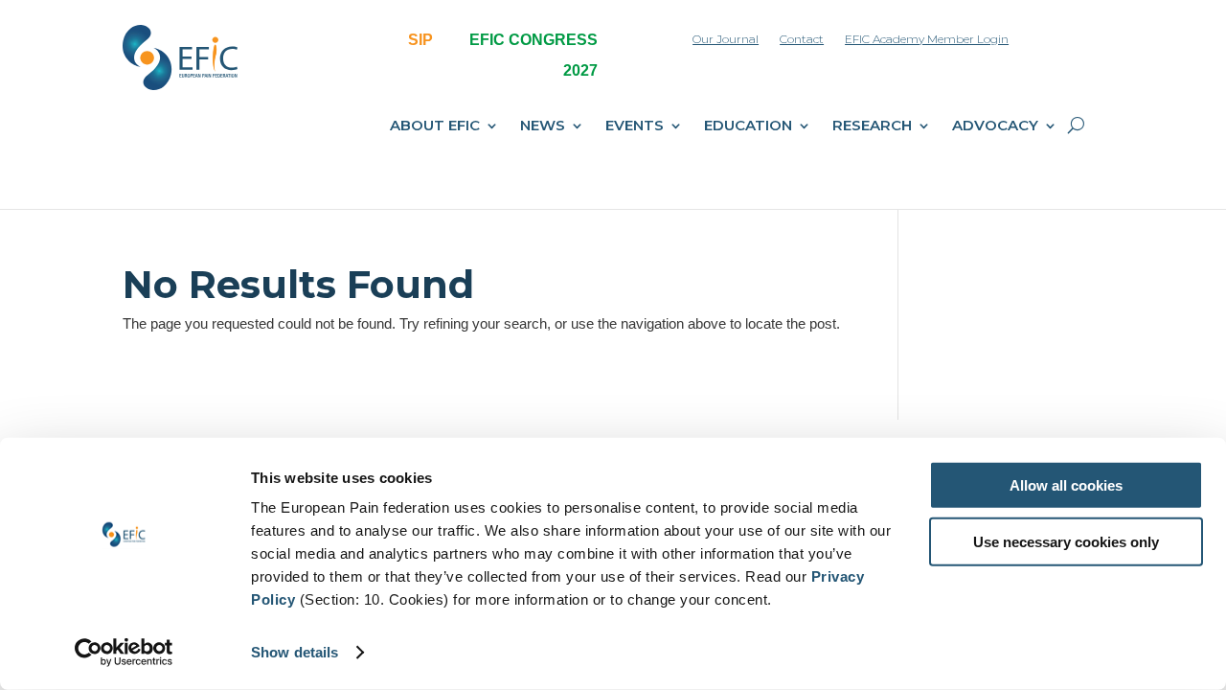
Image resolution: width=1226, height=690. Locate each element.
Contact (802, 39)
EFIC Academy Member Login (927, 39)
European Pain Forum (436, 256)
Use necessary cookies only (1066, 541)
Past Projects (927, 224)
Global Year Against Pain (702, 287)
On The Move (668, 256)
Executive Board (295, 287)
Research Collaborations (702, 366)
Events (634, 126)
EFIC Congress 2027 (564, 224)
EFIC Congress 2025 (564, 256)
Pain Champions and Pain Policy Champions (323, 361)
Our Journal (725, 39)
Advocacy (995, 126)
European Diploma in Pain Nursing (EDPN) (448, 369)
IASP (261, 402)
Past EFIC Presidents (308, 319)
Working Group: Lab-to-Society (978, 371)
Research (872, 126)
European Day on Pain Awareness (437, 297)
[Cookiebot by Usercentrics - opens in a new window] (124, 652)
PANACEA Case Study (694, 397)
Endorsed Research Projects (972, 402)
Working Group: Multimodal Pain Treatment (982, 329)
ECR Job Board (932, 287)
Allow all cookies (1066, 485)
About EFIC (435, 126)
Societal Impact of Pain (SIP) (457, 224)
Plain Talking (666, 224)
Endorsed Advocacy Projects (973, 256)
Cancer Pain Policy (683, 319)
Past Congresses (556, 287)
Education (748, 126)
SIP (420, 40)
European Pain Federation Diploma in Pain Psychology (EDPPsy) (453, 431)
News (542, 126)
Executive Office (294, 256)
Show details (294, 652)
